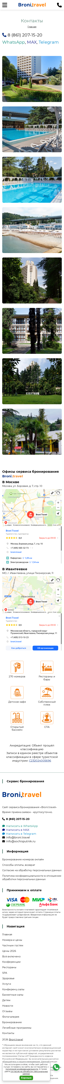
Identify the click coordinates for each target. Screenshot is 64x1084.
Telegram (49, 42)
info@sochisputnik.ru (20, 841)
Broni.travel (16, 1039)
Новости (7, 1005)
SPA (4, 972)
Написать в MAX (17, 830)
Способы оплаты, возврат (18, 865)
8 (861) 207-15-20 (25, 35)
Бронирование (12, 1022)
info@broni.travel (18, 837)
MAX (32, 42)
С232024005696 (40, 760)
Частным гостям (12, 945)
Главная (32, 26)
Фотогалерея (10, 1016)
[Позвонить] (59, 5)
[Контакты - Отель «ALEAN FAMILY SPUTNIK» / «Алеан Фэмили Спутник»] (32, 79)
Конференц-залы (13, 989)
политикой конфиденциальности (22, 1069)
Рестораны (9, 967)
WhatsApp (13, 42)
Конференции (11, 961)
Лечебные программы (17, 1027)
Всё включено (11, 956)
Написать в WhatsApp (22, 826)
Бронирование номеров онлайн (23, 859)
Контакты (8, 1033)
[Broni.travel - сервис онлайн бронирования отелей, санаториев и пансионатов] (21, 794)
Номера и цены (12, 940)
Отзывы (7, 1011)
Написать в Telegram (21, 833)
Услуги (6, 983)
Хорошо (26, 1077)
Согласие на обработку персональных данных (31, 870)
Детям (6, 1000)
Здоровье (8, 978)
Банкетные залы (12, 994)
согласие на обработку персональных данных (29, 1072)
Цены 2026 (9, 951)
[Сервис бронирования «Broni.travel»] (32, 5)
